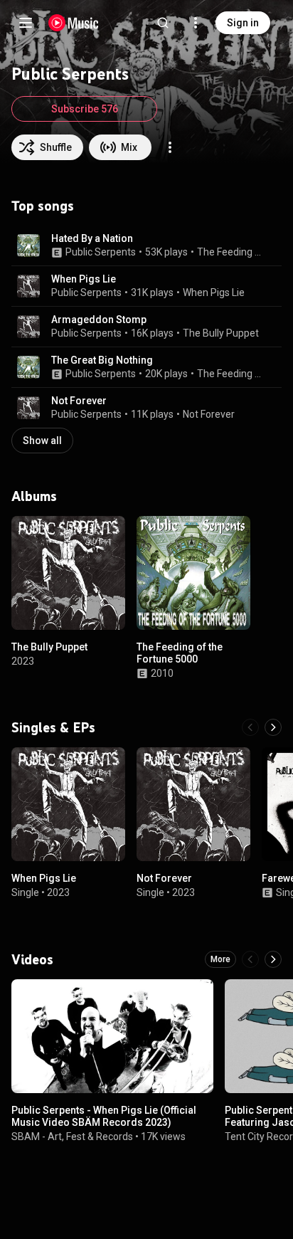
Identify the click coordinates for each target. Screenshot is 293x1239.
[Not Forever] (193, 804)
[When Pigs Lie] (68, 804)
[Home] (73, 22)
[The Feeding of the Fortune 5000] (193, 573)
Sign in (243, 22)
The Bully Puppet (221, 333)
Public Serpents (100, 252)
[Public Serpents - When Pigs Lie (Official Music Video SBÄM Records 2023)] (112, 1036)
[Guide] (25, 22)
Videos (32, 959)
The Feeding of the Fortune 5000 (231, 252)
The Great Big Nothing (102, 360)
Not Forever (79, 400)
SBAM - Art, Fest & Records (72, 1136)
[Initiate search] (162, 22)
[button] (28, 245)
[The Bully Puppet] (68, 573)
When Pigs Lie (83, 279)
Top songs (42, 205)
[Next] (273, 727)
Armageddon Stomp (98, 319)
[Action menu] (170, 147)
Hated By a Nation (92, 238)
